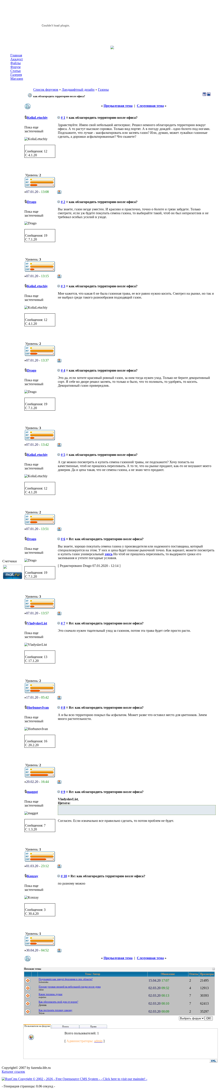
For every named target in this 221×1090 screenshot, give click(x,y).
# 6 (63, 539)
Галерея (16, 75)
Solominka (43, 982)
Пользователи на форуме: (37, 1026)
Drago (31, 202)
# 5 (63, 455)
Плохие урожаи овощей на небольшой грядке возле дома (70, 986)
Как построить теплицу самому (55, 1010)
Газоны (103, 89)
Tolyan (41, 1013)
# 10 (64, 876)
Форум (15, 67)
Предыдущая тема (118, 106)
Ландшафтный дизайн (78, 89)
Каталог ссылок (13, 1071)
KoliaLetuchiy (37, 117)
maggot (32, 792)
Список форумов (45, 89)
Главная (16, 55)
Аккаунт (16, 59)
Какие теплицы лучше (50, 994)
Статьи (15, 71)
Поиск (65, 1026)
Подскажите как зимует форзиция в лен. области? (66, 979)
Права (93, 1026)
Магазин (16, 78)
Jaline (41, 989)
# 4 (63, 370)
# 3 (63, 286)
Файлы (15, 63)
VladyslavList (37, 623)
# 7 (63, 623)
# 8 (63, 707)
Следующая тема (150, 106)
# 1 (63, 117)
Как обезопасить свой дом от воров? (58, 1001)
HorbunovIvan (38, 707)
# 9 (63, 792)
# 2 (63, 202)
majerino (42, 997)
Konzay (32, 876)
